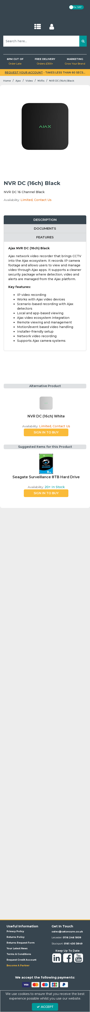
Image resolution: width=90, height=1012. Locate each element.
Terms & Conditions (19, 954)
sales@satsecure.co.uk (67, 931)
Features (45, 237)
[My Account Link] (51, 26)
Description (45, 220)
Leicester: (66, 937)
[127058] (46, 403)
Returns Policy (15, 937)
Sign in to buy (46, 432)
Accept (47, 1007)
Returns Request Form (21, 942)
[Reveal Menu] (37, 26)
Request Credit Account (21, 959)
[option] (46, 414)
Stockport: (67, 943)
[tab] (45, 219)
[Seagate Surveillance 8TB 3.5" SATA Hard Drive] (46, 464)
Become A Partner (18, 965)
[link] (56, 958)
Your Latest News (17, 948)
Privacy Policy (15, 931)
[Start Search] (83, 41)
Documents (45, 228)
